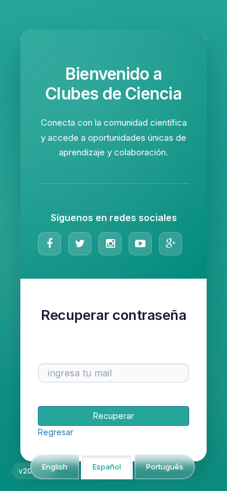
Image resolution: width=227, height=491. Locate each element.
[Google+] (170, 243)
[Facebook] (49, 243)
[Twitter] (79, 243)
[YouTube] (140, 243)
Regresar (55, 432)
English (55, 466)
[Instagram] (110, 243)
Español (107, 466)
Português (164, 466)
